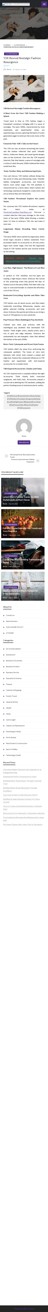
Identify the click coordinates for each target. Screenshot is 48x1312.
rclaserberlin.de (9, 882)
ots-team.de (8, 937)
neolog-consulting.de (11, 1012)
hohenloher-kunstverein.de (13, 1130)
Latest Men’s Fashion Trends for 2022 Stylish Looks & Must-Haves (21, 498)
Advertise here (11, 621)
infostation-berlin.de (11, 902)
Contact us (10, 615)
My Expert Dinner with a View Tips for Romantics (23, 824)
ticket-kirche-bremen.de (13, 1071)
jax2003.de (7, 940)
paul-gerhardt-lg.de (11, 1224)
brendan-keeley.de (10, 873)
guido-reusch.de (9, 1106)
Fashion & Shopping (13, 690)
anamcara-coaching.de (12, 1017)
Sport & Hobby (11, 749)
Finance (9, 684)
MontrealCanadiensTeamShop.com (17, 212)
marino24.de (8, 985)
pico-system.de (9, 1065)
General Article (12, 702)
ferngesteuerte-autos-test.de (14, 1006)
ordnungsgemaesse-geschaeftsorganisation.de (21, 949)
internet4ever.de (9, 1153)
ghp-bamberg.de (10, 961)
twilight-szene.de (10, 1029)
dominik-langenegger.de (12, 979)
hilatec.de (7, 896)
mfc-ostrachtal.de (10, 1183)
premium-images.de (11, 925)
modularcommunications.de (14, 946)
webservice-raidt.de (11, 1168)
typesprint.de (8, 1284)
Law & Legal (10, 720)
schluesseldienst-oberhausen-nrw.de (17, 1050)
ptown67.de (8, 1088)
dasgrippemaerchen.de (12, 1210)
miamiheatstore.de (10, 997)
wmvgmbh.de (8, 1216)
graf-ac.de (7, 850)
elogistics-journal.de (11, 1044)
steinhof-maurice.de (11, 934)
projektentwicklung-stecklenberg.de (18, 943)
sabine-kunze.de (9, 1189)
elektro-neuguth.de (10, 1213)
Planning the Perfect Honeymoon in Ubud (19, 776)
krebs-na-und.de (9, 1138)
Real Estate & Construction (16, 743)
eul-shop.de (7, 1198)
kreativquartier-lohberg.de (14, 1201)
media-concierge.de (11, 1266)
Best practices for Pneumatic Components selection (24, 813)
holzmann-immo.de (10, 1281)
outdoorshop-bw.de (11, 952)
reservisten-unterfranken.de (14, 893)
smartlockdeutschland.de (13, 1003)
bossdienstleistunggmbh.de (14, 865)
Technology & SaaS (13, 755)
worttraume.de (9, 835)
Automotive (10, 655)
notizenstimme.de (10, 838)
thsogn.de (7, 1227)
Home (8, 714)
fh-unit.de (7, 879)
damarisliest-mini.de (11, 964)
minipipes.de (8, 976)
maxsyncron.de (9, 1091)
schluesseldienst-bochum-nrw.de (16, 970)
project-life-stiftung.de (12, 1275)
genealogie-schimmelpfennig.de (16, 1147)
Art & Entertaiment (13, 649)
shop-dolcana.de (9, 1221)
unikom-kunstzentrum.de (13, 911)
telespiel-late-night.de (12, 1174)
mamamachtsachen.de (12, 1023)
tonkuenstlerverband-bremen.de (16, 1269)
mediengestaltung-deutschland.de (16, 856)
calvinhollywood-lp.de (12, 1109)
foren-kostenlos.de (10, 1135)
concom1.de (8, 1218)
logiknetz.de (8, 844)
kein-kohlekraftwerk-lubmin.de (15, 1082)
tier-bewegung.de (10, 920)
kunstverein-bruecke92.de (13, 1062)
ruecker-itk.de (9, 1026)
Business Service (12, 672)
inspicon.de (7, 1278)
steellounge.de (9, 832)
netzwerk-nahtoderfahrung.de (15, 1047)
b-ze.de (6, 1287)
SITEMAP (10, 633)
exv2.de (6, 1041)
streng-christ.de (9, 991)
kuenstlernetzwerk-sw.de (13, 958)
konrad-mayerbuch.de (12, 967)
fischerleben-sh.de (10, 955)
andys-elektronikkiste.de (13, 859)
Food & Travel (11, 696)
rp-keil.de (7, 891)
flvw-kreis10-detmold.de (13, 1053)
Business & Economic (14, 661)
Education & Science (14, 678)
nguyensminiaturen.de (12, 1186)
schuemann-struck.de (11, 1150)
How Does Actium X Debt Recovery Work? (20, 795)
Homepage (6, 45)
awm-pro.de (8, 885)
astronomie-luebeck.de (12, 1290)
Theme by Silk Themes (24, 1308)
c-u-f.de (6, 1263)
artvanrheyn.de (9, 923)
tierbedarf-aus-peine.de (12, 1097)
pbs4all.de (7, 973)
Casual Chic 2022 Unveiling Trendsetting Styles (22, 561)
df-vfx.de (6, 1141)
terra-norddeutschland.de (13, 1144)
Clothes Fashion (19, 45)
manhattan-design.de (11, 1207)
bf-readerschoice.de (11, 1132)
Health (8, 708)
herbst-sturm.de (9, 1272)
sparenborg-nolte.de (11, 914)
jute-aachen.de (9, 1100)
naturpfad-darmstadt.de (12, 876)
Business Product (13, 666)
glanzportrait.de (9, 1074)
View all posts (24, 442)
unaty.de (6, 847)
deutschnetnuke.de (10, 1094)
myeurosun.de (8, 868)
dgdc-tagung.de (9, 1009)
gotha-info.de (8, 1254)
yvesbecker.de (9, 1068)
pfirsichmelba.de (10, 1204)
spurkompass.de (9, 841)
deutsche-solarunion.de (12, 853)
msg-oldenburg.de (10, 1192)
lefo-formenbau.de (10, 870)
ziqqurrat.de (8, 861)
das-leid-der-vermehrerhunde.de (16, 1059)
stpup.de (6, 1165)
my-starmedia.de (10, 1035)
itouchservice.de (9, 1233)
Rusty (9, 69)
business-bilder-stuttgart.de (14, 1239)
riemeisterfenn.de (10, 1056)
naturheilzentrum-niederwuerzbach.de (18, 1103)
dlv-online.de (8, 982)
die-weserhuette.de (11, 1118)
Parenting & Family (13, 731)
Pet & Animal (11, 737)
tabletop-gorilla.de (10, 1014)
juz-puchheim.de (9, 1038)
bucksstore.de (9, 931)
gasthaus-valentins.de (11, 988)
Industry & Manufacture (15, 726)
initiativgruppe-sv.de (11, 917)
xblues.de (7, 1242)
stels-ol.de (7, 1124)
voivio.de (6, 1296)
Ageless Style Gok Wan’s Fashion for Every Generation (20, 592)
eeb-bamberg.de (10, 1156)
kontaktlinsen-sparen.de (12, 1115)
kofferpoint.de (9, 1121)
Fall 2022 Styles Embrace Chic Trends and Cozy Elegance (22, 529)
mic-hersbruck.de (10, 994)
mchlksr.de (7, 908)
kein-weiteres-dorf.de (12, 1085)
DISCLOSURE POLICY (14, 627)
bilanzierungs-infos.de (12, 928)
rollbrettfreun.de (10, 1079)
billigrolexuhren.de (10, 1032)
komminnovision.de (11, 905)
